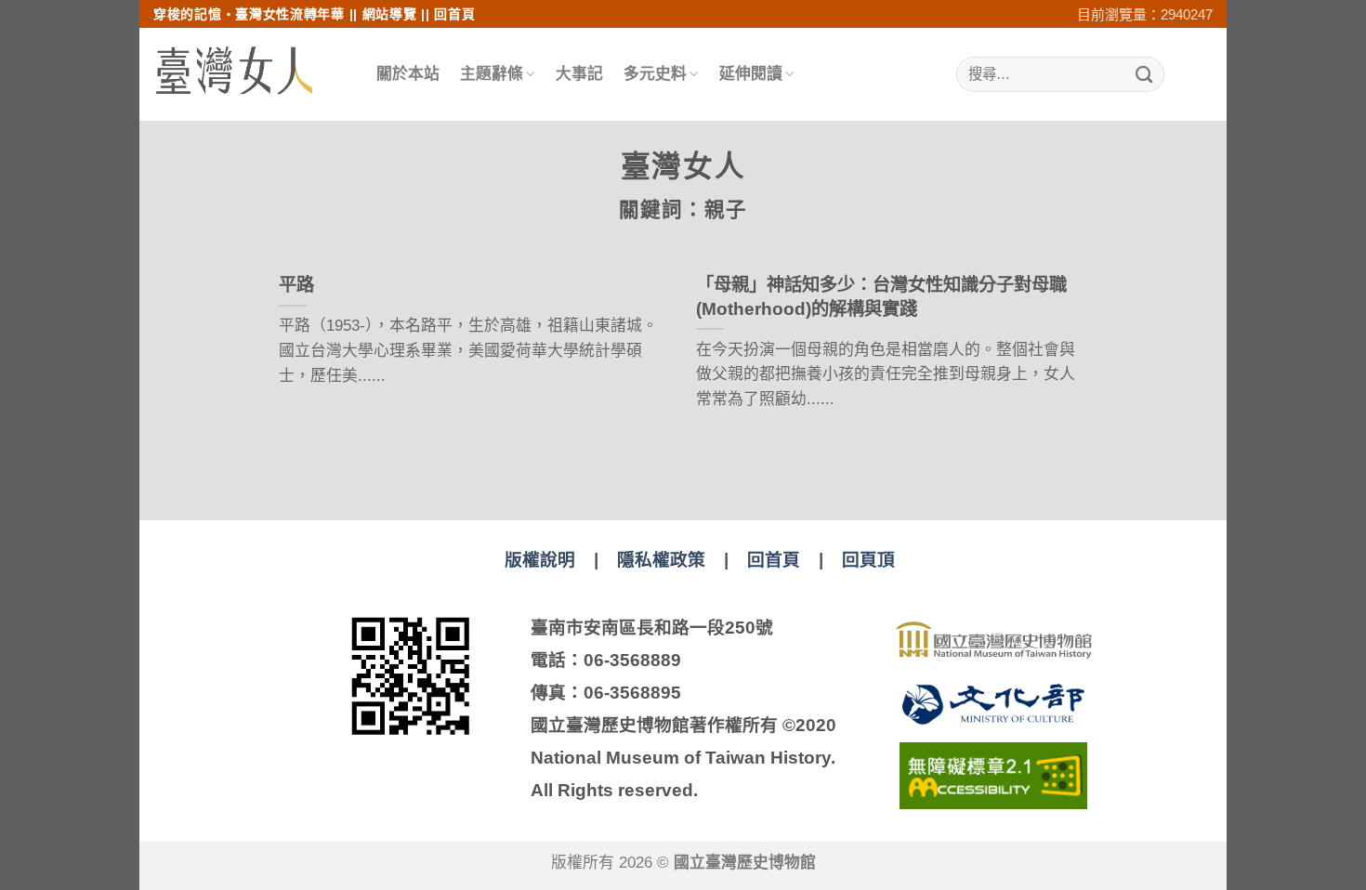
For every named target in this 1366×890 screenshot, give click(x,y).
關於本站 (408, 74)
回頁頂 (868, 559)
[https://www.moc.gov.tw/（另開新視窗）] (993, 704)
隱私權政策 (661, 559)
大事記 (579, 74)
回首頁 (454, 14)
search (1176, 74)
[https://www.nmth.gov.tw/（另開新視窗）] (993, 640)
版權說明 (540, 559)
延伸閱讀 (750, 74)
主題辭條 (491, 74)
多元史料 (655, 74)
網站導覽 (389, 14)
